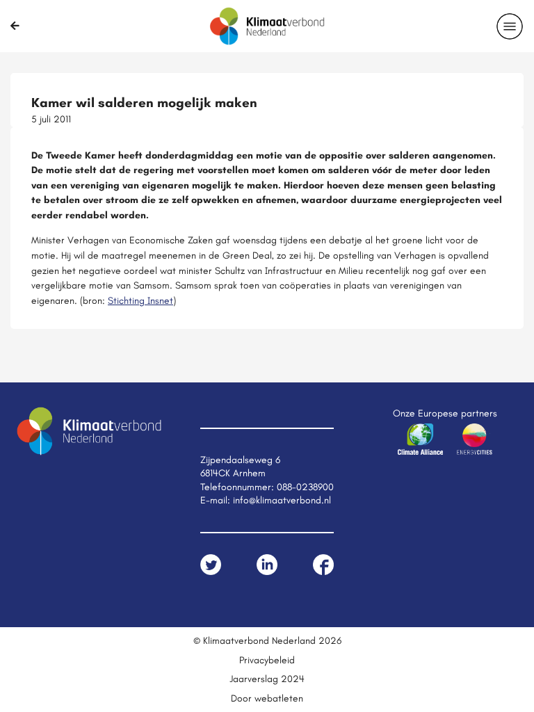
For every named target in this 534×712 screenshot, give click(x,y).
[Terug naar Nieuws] (14, 25)
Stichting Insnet (140, 300)
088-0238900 (305, 486)
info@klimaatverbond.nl (282, 500)
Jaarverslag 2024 (267, 678)
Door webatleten (267, 698)
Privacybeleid (267, 660)
